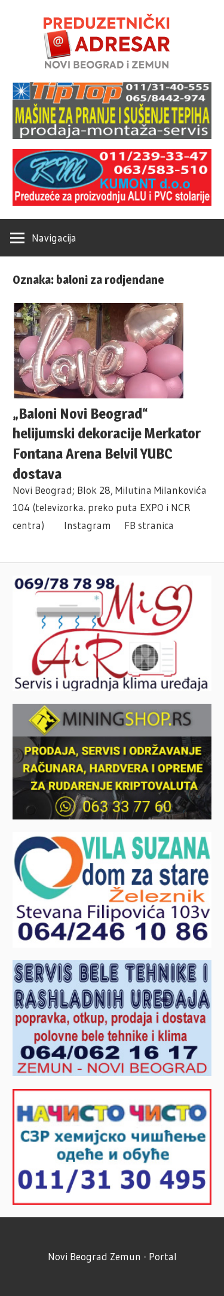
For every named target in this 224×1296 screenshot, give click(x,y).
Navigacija (54, 237)
